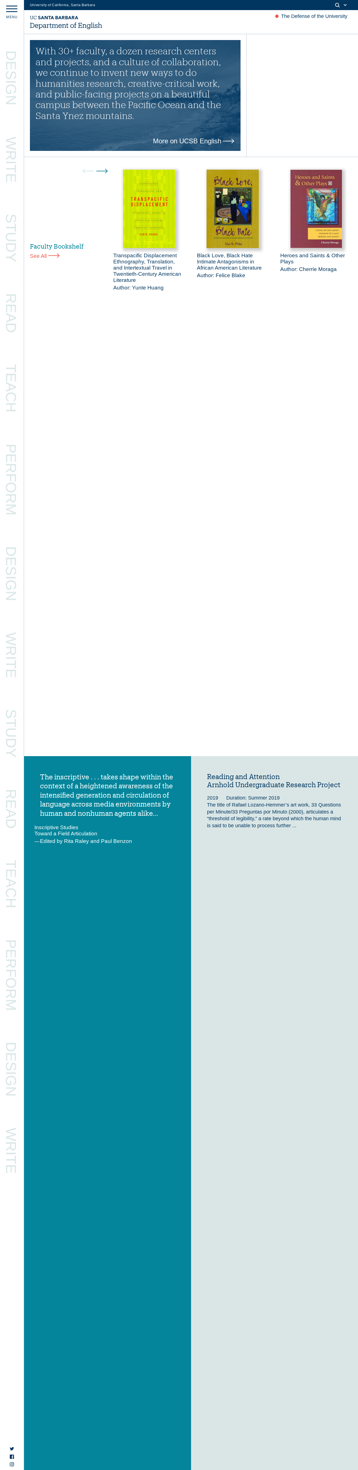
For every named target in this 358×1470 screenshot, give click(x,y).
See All (38, 256)
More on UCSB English (187, 141)
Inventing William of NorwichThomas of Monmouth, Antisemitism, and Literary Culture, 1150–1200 (93, 960)
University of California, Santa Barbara (62, 5)
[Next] (102, 171)
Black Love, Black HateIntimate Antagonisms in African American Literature (229, 262)
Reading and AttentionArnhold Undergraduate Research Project (273, 780)
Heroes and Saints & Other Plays (312, 259)
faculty (90, 51)
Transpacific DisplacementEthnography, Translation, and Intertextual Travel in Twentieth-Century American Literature (147, 268)
